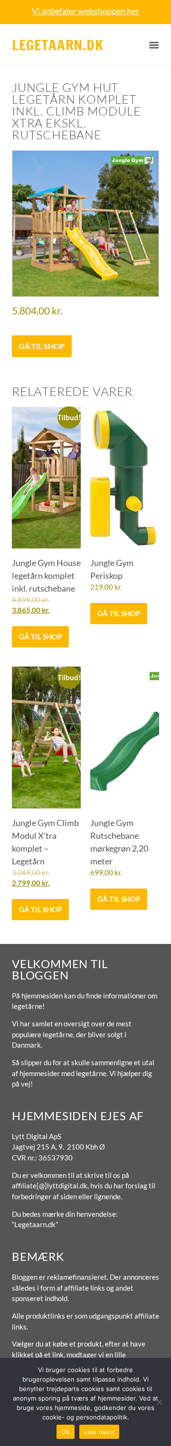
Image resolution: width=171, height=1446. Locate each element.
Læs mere (99, 1432)
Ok (65, 1432)
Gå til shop (42, 345)
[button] (154, 45)
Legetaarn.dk (58, 45)
